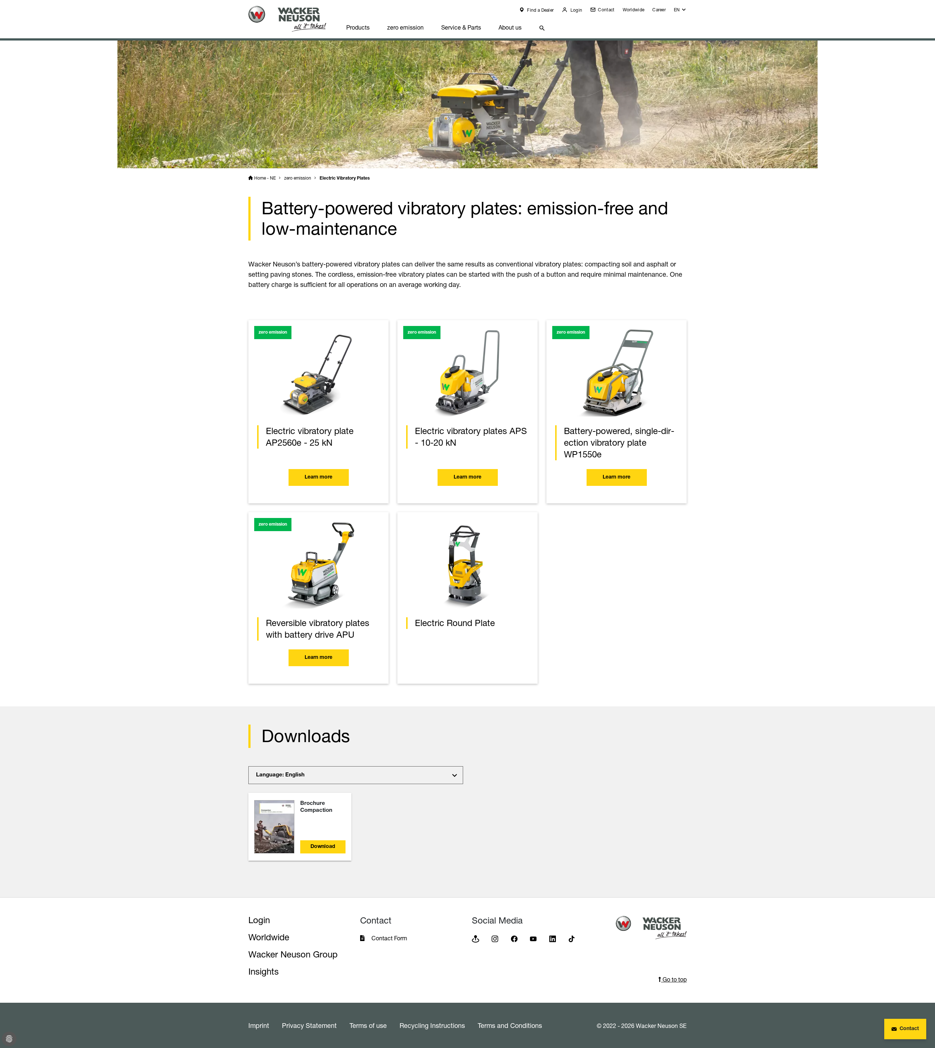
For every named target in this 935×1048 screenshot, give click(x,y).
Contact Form (389, 938)
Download (322, 846)
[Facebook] (514, 939)
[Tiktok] (571, 939)
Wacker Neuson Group (292, 954)
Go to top (674, 979)
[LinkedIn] (552, 939)
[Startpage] (292, 19)
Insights (263, 971)
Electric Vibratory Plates (345, 178)
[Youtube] (533, 939)
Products (358, 27)
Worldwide (634, 9)
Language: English (280, 775)
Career (659, 9)
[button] (680, 11)
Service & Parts (461, 27)
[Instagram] (495, 939)
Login (575, 10)
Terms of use (368, 1025)
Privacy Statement (309, 1025)
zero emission (405, 27)
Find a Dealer (540, 10)
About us (510, 27)
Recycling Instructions (432, 1025)
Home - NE (265, 178)
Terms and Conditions (510, 1025)
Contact (605, 9)
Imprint (258, 1025)
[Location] (475, 939)
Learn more (318, 477)
